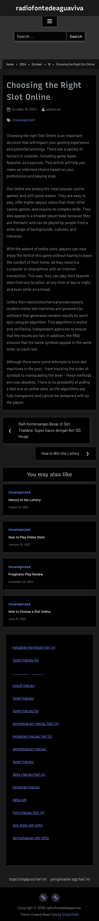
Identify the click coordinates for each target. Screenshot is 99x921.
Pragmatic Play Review (25, 574)
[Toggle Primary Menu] (49, 21)
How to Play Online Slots (26, 537)
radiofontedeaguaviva (49, 8)
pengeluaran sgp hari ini (70, 879)
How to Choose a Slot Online (29, 611)
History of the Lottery (24, 500)
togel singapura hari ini (28, 879)
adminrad (53, 109)
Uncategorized (23, 119)
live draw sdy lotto (28, 825)
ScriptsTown (70, 914)
